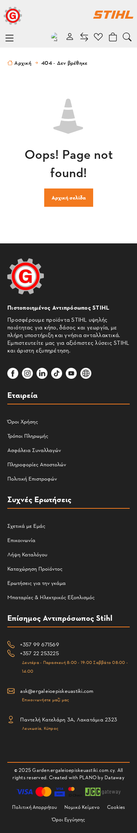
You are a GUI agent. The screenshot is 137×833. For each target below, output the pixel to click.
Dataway (114, 777)
